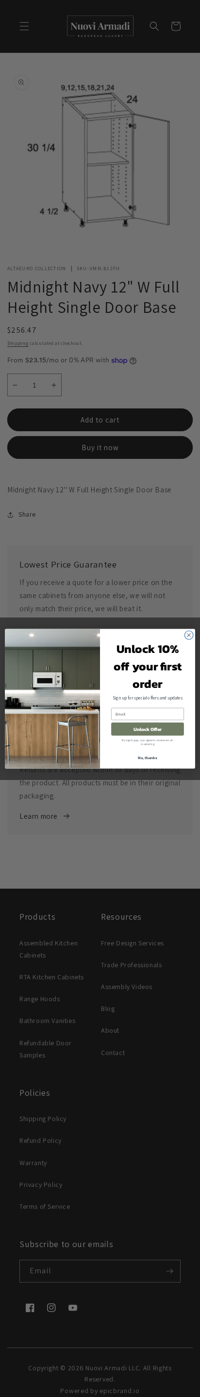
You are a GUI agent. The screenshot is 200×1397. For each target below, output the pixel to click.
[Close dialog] (188, 635)
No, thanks (147, 758)
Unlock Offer (147, 728)
